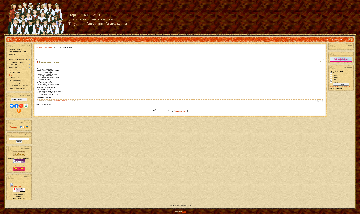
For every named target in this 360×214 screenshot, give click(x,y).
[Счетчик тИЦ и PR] (19, 191)
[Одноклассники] (23, 127)
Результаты (333, 86)
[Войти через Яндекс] (21, 106)
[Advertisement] (69, 54)
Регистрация (29, 39)
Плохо (335, 80)
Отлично (336, 73)
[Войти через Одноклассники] (19, 111)
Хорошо (335, 75)
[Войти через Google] (26, 105)
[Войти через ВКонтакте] (12, 106)
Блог (22, 39)
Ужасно (335, 82)
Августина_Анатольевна (61, 100)
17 (56, 47)
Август (51, 47)
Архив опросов (344, 86)
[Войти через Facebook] (16, 106)
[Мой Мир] (26, 127)
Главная (17, 39)
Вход (37, 39)
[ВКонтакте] (21, 127)
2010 (45, 47)
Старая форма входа (19, 116)
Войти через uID (19, 100)
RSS (344, 39)
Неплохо (336, 77)
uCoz (184, 212)
